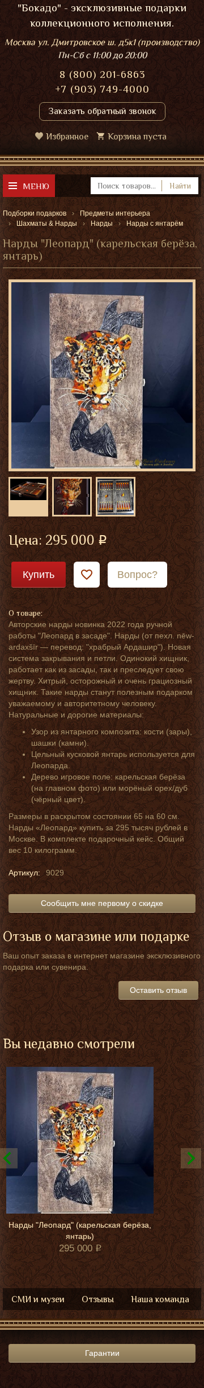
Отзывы (98, 1299)
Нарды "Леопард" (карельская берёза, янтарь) (79, 1230)
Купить (38, 574)
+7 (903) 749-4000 (102, 89)
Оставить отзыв (158, 990)
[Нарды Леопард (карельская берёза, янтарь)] (102, 374)
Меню (36, 186)
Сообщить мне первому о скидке (102, 903)
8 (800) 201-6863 (102, 74)
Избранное (67, 137)
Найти (180, 185)
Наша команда (160, 1299)
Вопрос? (137, 574)
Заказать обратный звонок (102, 111)
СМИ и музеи (38, 1299)
